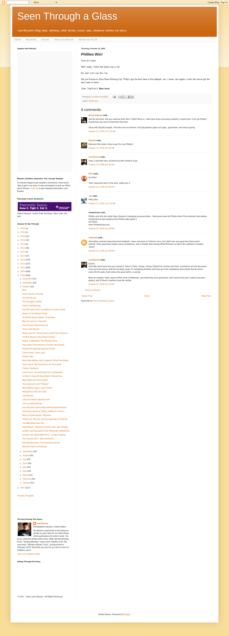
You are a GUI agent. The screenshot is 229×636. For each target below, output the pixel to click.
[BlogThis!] (123, 97)
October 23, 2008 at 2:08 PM (101, 228)
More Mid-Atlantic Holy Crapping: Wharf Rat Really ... (46, 360)
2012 (22, 260)
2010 (22, 267)
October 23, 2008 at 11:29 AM (102, 203)
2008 (22, 275)
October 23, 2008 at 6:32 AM (101, 164)
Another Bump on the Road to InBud (38, 337)
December (28, 279)
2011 (22, 264)
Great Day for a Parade (32, 294)
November (28, 283)
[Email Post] (114, 97)
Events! (45, 39)
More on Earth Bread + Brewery (36, 415)
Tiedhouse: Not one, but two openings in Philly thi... (45, 419)
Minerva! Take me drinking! (34, 446)
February (27, 479)
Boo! (24, 290)
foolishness (93, 101)
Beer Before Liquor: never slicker (37, 388)
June (25, 463)
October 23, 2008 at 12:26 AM (102, 131)
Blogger (126, 614)
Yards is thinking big (31, 306)
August (26, 455)
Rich (91, 174)
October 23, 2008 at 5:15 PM (101, 284)
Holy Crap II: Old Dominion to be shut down (42, 364)
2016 (22, 248)
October (26, 286)
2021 (22, 232)
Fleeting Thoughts (25, 496)
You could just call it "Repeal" (35, 384)
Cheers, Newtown (30, 368)
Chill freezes (28, 396)
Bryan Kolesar (95, 115)
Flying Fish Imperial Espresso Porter (38, 349)
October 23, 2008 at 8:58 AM (101, 187)
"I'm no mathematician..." (33, 403)
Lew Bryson (94, 157)
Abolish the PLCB (88, 39)
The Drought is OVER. (32, 302)
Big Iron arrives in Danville (34, 321)
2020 (22, 236)
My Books (31, 39)
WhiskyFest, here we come (34, 392)
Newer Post (87, 296)
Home (18, 39)
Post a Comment (92, 290)
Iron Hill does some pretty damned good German (44, 407)
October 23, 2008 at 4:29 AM (101, 148)
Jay (90, 196)
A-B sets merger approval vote (36, 399)
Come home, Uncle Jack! (33, 353)
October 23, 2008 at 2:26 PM (101, 251)
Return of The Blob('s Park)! (34, 313)
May (25, 467)
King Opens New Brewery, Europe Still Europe (43, 345)
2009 (22, 271)
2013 (22, 256)
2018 (22, 244)
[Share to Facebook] (129, 97)
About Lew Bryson (64, 39)
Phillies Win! (28, 356)
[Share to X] (126, 97)
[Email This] (119, 97)
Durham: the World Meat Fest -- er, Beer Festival (44, 435)
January (27, 483)
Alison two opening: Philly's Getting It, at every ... (44, 411)
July (25, 459)
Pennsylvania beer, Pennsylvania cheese (41, 443)
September (28, 451)
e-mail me (34, 188)
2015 (22, 252)
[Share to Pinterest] (132, 97)
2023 (22, 228)
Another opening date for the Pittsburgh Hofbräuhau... (46, 431)
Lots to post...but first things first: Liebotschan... (43, 372)
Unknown (93, 237)
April (25, 471)
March (26, 475)
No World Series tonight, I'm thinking (38, 317)
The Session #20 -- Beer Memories (38, 439)
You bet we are (29, 298)
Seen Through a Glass (67, 16)
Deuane (92, 140)
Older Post (206, 296)
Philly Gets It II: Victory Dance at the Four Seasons (45, 333)
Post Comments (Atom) (103, 301)
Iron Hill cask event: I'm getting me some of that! (43, 309)
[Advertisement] (36, 507)
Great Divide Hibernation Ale (35, 325)
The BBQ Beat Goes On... (33, 423)
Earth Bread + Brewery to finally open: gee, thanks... (45, 427)
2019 (22, 240)
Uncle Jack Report (30, 329)
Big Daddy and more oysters (35, 380)
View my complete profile (28, 554)
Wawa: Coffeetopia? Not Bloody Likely (39, 341)
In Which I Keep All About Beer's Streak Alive (42, 376)
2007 (22, 488)
